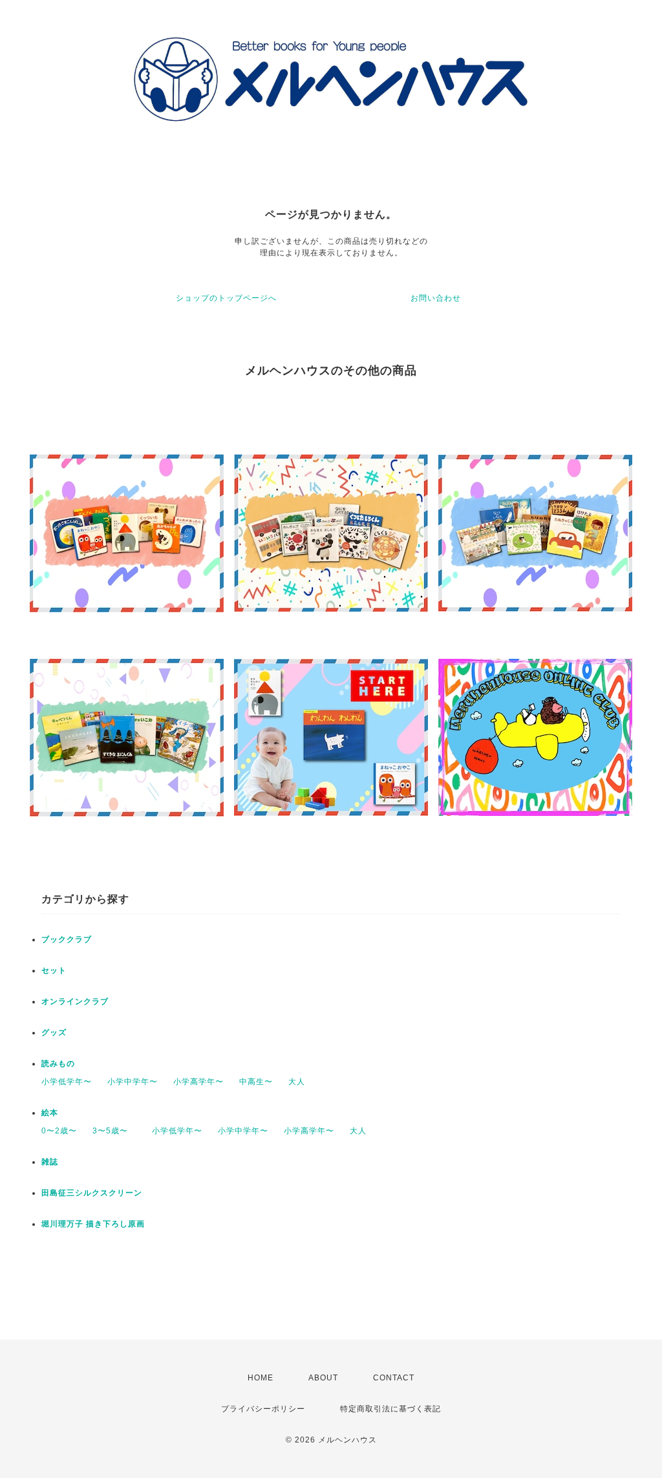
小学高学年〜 (198, 1081)
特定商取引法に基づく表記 (390, 1408)
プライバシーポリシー (263, 1408)
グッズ (54, 1032)
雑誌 (49, 1161)
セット (54, 970)
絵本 (49, 1112)
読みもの (58, 1063)
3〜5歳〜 (114, 1130)
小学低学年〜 (66, 1081)
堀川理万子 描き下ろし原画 (93, 1223)
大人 (296, 1081)
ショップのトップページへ (226, 298)
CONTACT (393, 1377)
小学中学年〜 (132, 1081)
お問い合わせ (436, 298)
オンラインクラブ (75, 1001)
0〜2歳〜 (59, 1130)
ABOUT (323, 1377)
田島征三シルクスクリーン (91, 1192)
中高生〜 (256, 1081)
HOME (260, 1377)
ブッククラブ (66, 939)
